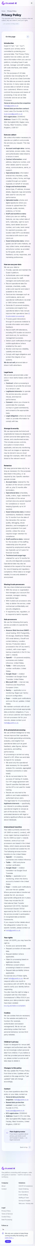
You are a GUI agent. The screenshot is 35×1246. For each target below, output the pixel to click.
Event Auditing (23, 1195)
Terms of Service (7, 1214)
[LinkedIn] (3, 1229)
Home (3, 11)
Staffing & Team (24, 1197)
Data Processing (7, 1219)
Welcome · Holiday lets (26, 1203)
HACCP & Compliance (26, 1186)
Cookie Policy (6, 1217)
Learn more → (9, 1238)
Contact (4, 1189)
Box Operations (24, 1192)
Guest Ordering (23, 1189)
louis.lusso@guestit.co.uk (13, 114)
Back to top (25, 1147)
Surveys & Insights (24, 1200)
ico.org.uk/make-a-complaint (14, 1006)
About (3, 1186)
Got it (8, 1241)
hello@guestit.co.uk (11, 106)
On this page (10, 37)
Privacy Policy (6, 1211)
